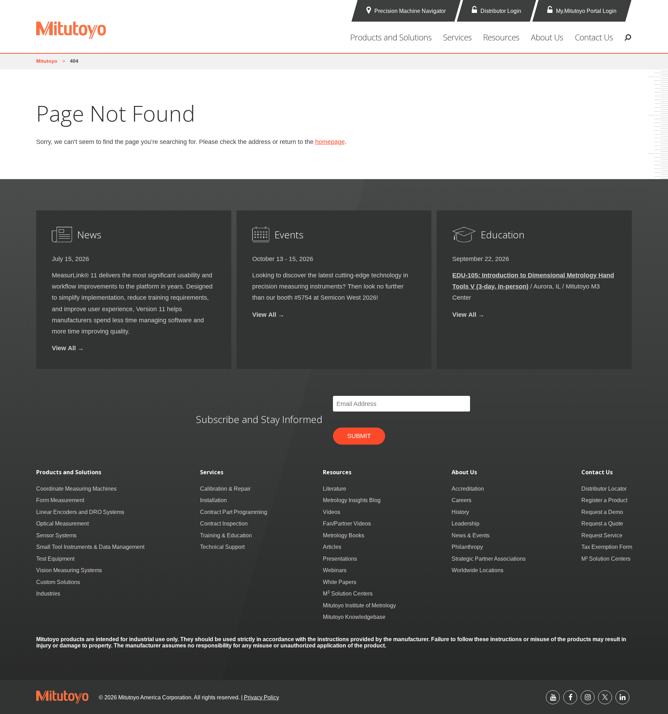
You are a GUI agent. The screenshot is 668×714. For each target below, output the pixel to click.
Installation (213, 500)
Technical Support (222, 547)
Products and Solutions (391, 37)
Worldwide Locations (477, 570)
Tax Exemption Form (606, 547)
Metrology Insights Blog (352, 500)
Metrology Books (343, 535)
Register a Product (604, 500)
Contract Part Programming (233, 512)
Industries (48, 593)
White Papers (339, 582)
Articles (332, 547)
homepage (330, 141)
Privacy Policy (261, 697)
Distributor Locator (604, 488)
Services (457, 37)
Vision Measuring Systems (69, 570)
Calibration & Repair (225, 488)
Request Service (601, 535)
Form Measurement (60, 500)
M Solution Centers (348, 593)
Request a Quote (602, 523)
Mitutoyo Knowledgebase (354, 617)
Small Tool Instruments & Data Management (90, 547)
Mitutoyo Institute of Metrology (359, 605)
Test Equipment (55, 558)
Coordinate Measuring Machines (76, 488)
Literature (334, 488)
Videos (331, 512)
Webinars (335, 570)
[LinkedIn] (622, 697)
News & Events (471, 535)
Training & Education (226, 535)
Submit (359, 435)
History (460, 512)
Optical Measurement (62, 523)
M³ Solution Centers (605, 558)
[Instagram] (588, 697)
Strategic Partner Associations (489, 558)
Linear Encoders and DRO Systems (80, 512)
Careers (461, 500)
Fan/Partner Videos (347, 523)
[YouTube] (553, 697)
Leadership (465, 523)
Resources (501, 37)
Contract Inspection (224, 523)
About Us (547, 37)
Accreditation (468, 488)
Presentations (340, 558)
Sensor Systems (56, 535)
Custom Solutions (58, 582)
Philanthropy (467, 547)
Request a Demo (602, 512)
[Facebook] (570, 697)
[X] (605, 697)
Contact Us (594, 37)
